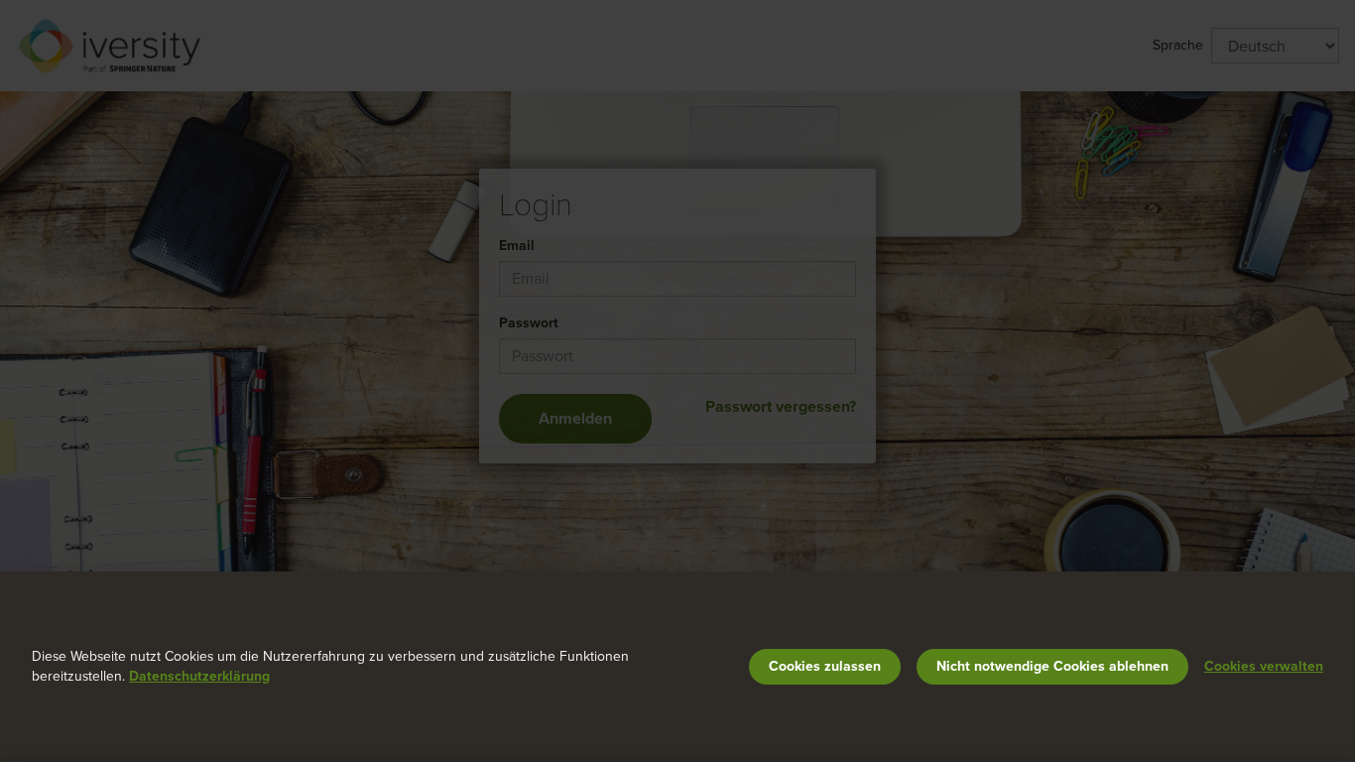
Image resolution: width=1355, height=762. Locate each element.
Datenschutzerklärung (199, 676)
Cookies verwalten (1263, 666)
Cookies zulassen (825, 666)
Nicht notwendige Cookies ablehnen (1052, 666)
